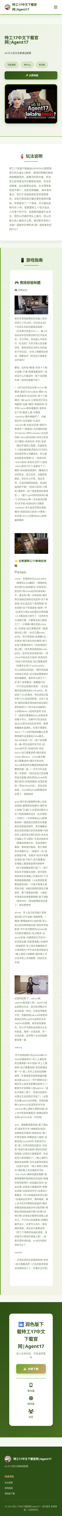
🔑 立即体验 (32, 75)
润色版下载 (10, 1493)
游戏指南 (9, 1488)
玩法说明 (9, 1482)
